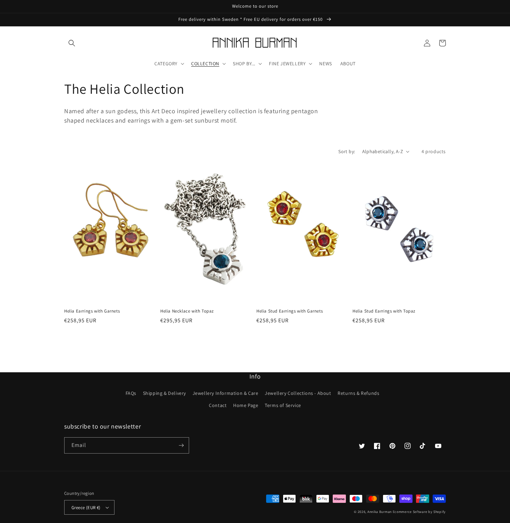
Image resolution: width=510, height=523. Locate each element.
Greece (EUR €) (86, 507)
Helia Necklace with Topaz (187, 311)
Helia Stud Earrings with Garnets (289, 311)
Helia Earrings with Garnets (92, 311)
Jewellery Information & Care (225, 393)
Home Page (245, 405)
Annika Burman (380, 511)
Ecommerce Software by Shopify (419, 511)
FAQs (131, 393)
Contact (218, 405)
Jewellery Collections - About (298, 393)
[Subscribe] (181, 445)
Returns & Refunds (358, 393)
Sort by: (346, 151)
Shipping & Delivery (164, 393)
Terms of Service (283, 405)
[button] (71, 43)
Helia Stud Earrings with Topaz (383, 311)
